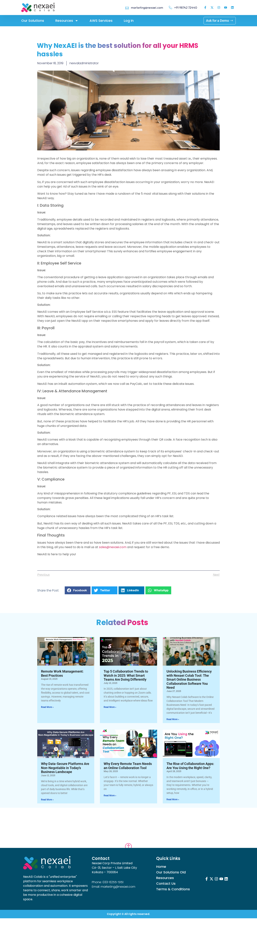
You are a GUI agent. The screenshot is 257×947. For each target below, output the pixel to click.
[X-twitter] (212, 7)
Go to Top (128, 843)
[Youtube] (225, 7)
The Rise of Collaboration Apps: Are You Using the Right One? (190, 766)
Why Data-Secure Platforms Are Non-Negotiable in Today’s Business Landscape (65, 768)
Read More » (47, 707)
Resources (64, 20)
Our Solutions (32, 20)
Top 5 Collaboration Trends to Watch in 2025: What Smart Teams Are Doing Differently (126, 675)
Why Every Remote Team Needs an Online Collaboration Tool (128, 766)
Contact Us (166, 883)
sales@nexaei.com (112, 547)
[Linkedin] (232, 7)
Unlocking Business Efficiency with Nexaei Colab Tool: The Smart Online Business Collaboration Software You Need (189, 679)
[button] (77, 590)
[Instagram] (218, 7)
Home (161, 867)
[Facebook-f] (205, 7)
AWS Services (101, 20)
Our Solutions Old (171, 872)
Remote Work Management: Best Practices (62, 673)
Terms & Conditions (173, 889)
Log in (129, 20)
